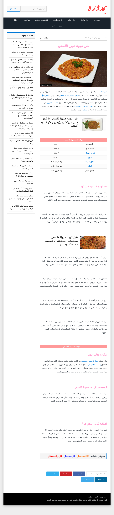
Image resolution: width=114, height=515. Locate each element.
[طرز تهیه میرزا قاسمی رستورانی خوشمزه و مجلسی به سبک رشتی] (93, 243)
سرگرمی (26, 20)
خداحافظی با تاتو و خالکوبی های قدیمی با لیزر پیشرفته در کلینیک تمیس (21, 70)
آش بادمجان (69, 456)
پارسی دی (103, 497)
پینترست (66, 474)
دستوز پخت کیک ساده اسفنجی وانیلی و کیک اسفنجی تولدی (21, 199)
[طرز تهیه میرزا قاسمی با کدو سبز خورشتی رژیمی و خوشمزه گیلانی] (93, 125)
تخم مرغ (45, 95)
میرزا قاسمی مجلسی (90, 361)
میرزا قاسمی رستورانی (84, 106)
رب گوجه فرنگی (94, 364)
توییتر (87, 479)
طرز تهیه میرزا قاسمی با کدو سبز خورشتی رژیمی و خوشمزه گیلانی (59, 122)
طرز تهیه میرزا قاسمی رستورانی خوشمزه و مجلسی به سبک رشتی (61, 241)
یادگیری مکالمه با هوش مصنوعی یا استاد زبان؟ (24, 175)
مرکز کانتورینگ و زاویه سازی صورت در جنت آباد (22, 106)
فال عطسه (57, 20)
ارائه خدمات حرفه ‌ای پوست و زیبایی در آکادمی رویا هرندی (22, 61)
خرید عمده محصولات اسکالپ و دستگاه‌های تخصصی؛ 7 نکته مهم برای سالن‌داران (21, 45)
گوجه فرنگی (90, 153)
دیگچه (89, 497)
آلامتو (95, 497)
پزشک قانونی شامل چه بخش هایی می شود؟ (22, 160)
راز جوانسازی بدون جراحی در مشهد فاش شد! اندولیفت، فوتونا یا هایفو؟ (22, 80)
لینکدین (101, 479)
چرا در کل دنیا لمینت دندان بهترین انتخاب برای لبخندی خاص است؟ (22, 151)
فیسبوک (79, 474)
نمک (90, 166)
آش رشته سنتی (55, 456)
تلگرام (53, 474)
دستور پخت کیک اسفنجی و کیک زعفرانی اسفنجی (22, 190)
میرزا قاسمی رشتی (71, 95)
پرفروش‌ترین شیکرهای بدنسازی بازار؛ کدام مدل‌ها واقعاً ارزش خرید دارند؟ (21, 98)
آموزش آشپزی (44, 38)
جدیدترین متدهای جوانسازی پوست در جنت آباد (22, 53)
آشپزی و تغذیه (41, 20)
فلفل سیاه (89, 161)
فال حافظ (84, 20)
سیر (61, 95)
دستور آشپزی (52, 102)
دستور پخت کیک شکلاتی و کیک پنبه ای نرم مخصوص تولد (21, 207)
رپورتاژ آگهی (57, 25)
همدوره (97, 20)
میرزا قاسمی (102, 92)
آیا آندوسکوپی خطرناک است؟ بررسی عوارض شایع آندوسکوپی (22, 115)
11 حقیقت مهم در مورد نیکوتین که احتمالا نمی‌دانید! (22, 134)
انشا (16, 20)
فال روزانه (71, 20)
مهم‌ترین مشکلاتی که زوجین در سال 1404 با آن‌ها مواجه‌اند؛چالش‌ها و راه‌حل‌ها (21, 126)
